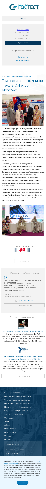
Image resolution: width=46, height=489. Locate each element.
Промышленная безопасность (17, 407)
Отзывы (7, 436)
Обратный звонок (23, 43)
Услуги (7, 421)
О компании (9, 418)
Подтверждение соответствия (17, 396)
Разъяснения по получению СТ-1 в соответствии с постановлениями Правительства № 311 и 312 (23, 357)
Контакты (8, 439)
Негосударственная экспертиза (18, 403)
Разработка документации (16, 411)
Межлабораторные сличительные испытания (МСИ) (23, 331)
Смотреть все (24, 261)
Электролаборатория (13, 414)
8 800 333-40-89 (23, 30)
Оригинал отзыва (25, 300)
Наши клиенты (10, 429)
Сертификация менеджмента (17, 400)
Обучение (8, 425)
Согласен (22, 482)
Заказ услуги (23, 57)
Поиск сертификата (23, 60)
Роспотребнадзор (12, 393)
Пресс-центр (10, 77)
